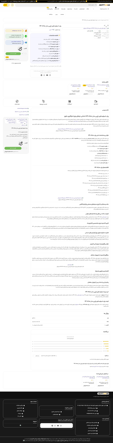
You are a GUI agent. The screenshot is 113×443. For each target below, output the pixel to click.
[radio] (20, 48)
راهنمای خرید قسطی (92, 431)
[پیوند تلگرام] (41, 75)
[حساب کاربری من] (12, 5)
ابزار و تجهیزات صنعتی (102, 20)
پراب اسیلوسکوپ (80, 295)
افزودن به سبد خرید (13, 53)
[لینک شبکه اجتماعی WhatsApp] (44, 75)
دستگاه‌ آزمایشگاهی (18, 136)
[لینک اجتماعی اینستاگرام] (50, 75)
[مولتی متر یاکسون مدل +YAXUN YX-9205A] (74, 85)
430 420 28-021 (91, 411)
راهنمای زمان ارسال (91, 428)
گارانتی (25, 48)
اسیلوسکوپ (75, 121)
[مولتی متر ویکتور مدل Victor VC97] (102, 85)
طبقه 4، (81, 405)
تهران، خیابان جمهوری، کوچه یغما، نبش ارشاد (94, 405)
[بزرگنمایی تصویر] (106, 26)
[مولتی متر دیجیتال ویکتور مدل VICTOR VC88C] (102, 377)
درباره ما (19, 413)
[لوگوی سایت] (104, 5)
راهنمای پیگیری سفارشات (92, 425)
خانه (108, 20)
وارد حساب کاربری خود (96, 366)
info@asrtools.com (90, 413)
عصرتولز (77, 304)
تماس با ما (20, 416)
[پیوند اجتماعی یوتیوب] (47, 75)
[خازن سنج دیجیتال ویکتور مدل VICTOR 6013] (88, 377)
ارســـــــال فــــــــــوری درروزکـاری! (16, 30)
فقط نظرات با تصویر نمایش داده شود (48, 356)
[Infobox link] (96, 102)
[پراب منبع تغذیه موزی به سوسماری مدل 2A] (88, 85)
